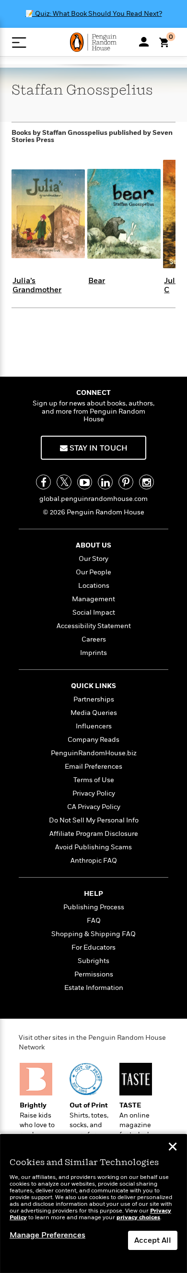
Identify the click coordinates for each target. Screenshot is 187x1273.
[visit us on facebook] (43, 482)
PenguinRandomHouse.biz (94, 753)
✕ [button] (172, 1148)
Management (93, 599)
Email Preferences (93, 766)
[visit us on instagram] (146, 482)
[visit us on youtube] (84, 482)
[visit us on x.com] (64, 482)
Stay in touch (98, 448)
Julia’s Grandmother (36, 285)
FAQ (94, 920)
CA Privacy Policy (93, 806)
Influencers (94, 726)
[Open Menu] (19, 42)
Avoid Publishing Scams (93, 847)
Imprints (93, 652)
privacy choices (138, 1218)
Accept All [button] (152, 1240)
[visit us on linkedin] (105, 482)
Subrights (93, 960)
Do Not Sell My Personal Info (94, 820)
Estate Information (93, 987)
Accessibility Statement (94, 626)
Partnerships (93, 699)
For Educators (93, 947)
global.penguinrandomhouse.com (93, 498)
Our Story (93, 558)
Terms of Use (93, 780)
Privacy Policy (93, 793)
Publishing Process (93, 907)
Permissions (93, 974)
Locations (93, 585)
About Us (93, 545)
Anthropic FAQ (93, 860)
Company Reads (93, 739)
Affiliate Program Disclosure (93, 833)
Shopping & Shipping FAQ (93, 934)
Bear (96, 280)
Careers (94, 639)
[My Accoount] (144, 42)
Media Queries (93, 712)
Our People (93, 572)
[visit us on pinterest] (125, 482)
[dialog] (93, 1203)
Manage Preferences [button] (47, 1235)
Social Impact (93, 612)
